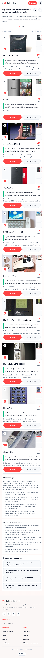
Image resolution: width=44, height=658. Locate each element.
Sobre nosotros (7, 631)
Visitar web (32, 73)
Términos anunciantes (30, 643)
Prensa (4, 639)
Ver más (4, 21)
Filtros (23, 26)
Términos (26, 635)
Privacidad (26, 631)
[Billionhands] (11, 3)
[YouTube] (13, 614)
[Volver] (2, 3)
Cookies (26, 639)
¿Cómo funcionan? (36, 31)
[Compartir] (4, 37)
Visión (4, 635)
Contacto (5, 643)
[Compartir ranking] (40, 10)
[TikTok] (18, 614)
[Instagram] (4, 614)
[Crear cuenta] (40, 3)
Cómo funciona (7, 623)
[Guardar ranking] (35, 10)
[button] (22, 55)
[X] (9, 614)
